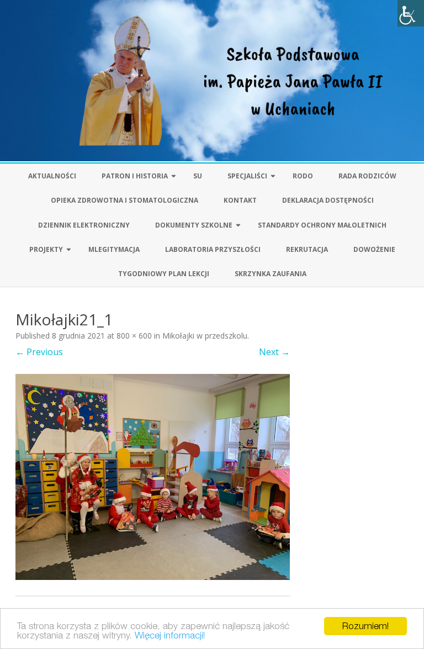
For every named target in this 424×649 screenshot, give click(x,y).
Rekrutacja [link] (307, 249)
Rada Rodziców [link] (367, 176)
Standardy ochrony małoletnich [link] (322, 225)
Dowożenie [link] (374, 249)
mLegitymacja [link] (114, 249)
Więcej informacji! (170, 635)
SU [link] (197, 176)
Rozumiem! (365, 625)
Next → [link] (274, 352)
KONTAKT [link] (240, 200)
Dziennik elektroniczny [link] (84, 225)
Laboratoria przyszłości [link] (213, 249)
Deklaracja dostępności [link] (328, 200)
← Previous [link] (39, 352)
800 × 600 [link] (134, 335)
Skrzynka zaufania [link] (270, 273)
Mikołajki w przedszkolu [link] (204, 335)
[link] (411, 13)
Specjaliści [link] (247, 176)
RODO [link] (303, 176)
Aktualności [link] (52, 176)
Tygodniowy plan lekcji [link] (163, 273)
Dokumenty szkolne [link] (193, 225)
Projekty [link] (46, 249)
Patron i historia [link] (135, 176)
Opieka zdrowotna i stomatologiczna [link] (124, 200)
